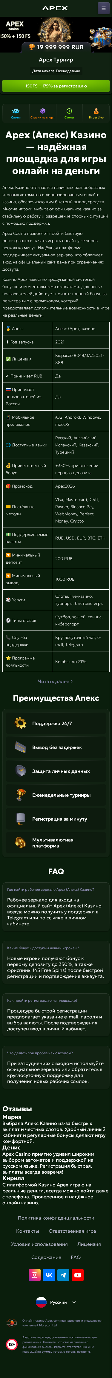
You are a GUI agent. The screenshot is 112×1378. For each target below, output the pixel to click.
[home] (56, 8)
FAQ (76, 1257)
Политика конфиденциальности (56, 1218)
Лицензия (89, 1244)
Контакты (27, 1231)
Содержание (46, 1257)
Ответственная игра (72, 1231)
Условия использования (39, 1244)
